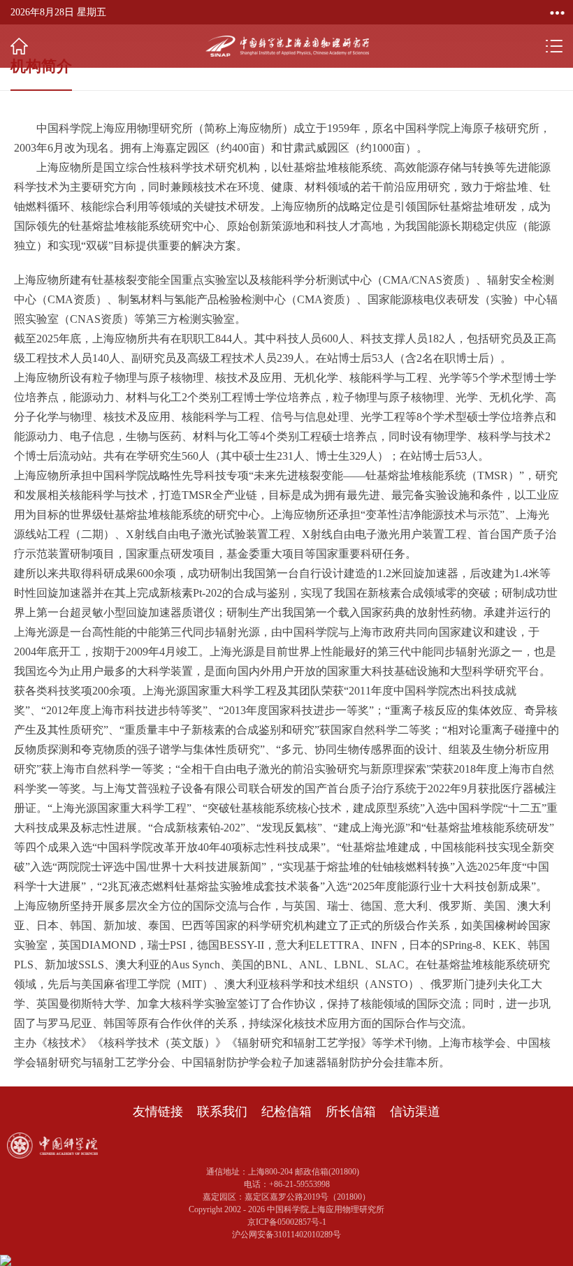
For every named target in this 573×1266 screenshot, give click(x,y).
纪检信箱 (286, 1112)
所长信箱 (351, 1112)
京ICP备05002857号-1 (286, 1222)
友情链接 (158, 1112)
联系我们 (222, 1112)
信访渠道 (415, 1112)
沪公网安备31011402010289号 (286, 1234)
